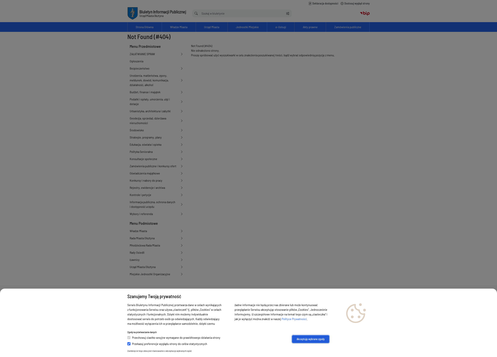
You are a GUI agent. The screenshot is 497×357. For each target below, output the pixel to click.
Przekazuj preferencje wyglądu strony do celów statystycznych (169, 344)
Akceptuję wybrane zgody (311, 339)
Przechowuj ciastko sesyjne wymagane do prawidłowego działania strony (176, 337)
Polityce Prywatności (294, 319)
